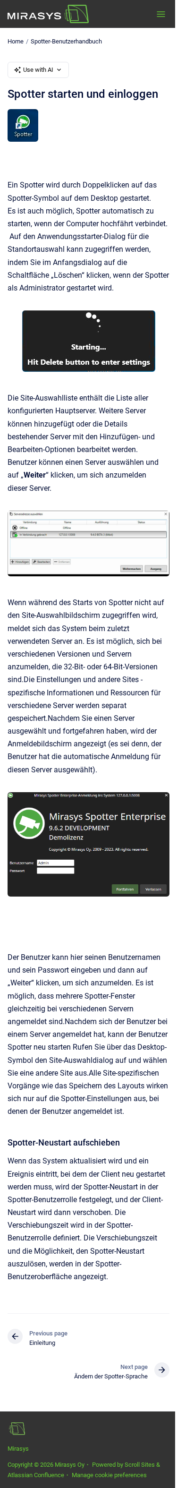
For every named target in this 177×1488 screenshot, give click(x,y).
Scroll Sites (140, 1464)
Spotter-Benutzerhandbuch (66, 41)
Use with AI (38, 69)
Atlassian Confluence (36, 1475)
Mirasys (18, 1448)
